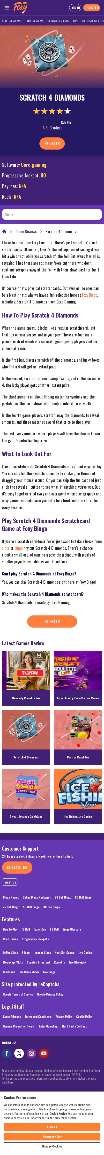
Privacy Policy (63, 1016)
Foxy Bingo (89, 295)
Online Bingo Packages (37, 897)
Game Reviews (34, 20)
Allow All (52, 1127)
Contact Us (17, 867)
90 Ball (54, 929)
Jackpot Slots (42, 952)
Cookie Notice (58, 1113)
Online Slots (10, 952)
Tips (75, 20)
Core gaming (34, 164)
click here (8, 1082)
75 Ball (25, 929)
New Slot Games (64, 952)
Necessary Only (52, 1136)
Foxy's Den (40, 929)
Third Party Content (74, 1026)
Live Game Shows (29, 972)
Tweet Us (9, 881)
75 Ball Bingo (11, 907)
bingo (18, 548)
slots (5, 548)
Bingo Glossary (71, 929)
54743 (76, 1074)
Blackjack (9, 972)
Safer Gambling (48, 1026)
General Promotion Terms (19, 1026)
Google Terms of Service (18, 994)
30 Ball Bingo (51, 907)
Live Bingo (49, 972)
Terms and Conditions (38, 1016)
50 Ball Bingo (31, 907)
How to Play (10, 929)
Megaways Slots (13, 962)
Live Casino (85, 952)
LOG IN (75, 7)
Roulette (59, 962)
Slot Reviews (11, 20)
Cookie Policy (84, 1016)
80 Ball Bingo (83, 897)
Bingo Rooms (11, 897)
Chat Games (10, 939)
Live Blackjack (77, 962)
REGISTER (91, 7)
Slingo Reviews (58, 20)
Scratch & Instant (38, 962)
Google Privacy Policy (50, 994)
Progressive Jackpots (35, 939)
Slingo (26, 952)
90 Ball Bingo (63, 897)
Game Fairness (12, 1016)
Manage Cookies (52, 1146)
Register (52, 143)
